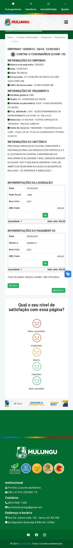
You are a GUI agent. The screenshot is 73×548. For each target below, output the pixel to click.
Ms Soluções (24, 543)
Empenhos (59, 37)
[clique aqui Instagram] (45, 535)
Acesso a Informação (27, 37)
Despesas (46, 37)
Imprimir (59, 290)
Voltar (14, 285)
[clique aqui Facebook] (37, 535)
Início (10, 37)
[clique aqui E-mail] (28, 535)
